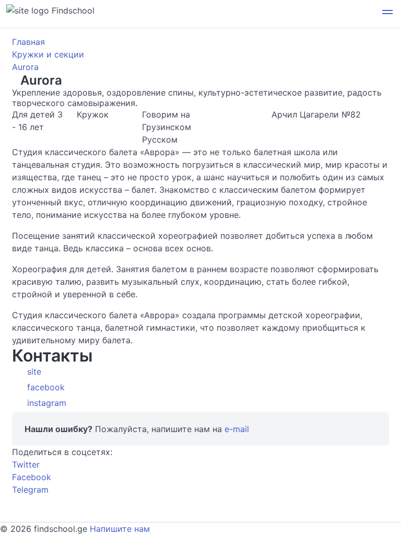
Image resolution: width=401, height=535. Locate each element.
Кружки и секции (48, 54)
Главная (28, 42)
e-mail (237, 429)
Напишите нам (120, 529)
